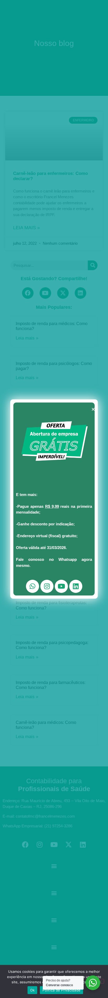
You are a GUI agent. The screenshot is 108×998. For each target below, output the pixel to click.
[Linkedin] (75, 586)
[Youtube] (61, 586)
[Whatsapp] (32, 586)
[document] (54, 499)
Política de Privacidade (61, 990)
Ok (32, 990)
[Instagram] (46, 586)
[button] (93, 409)
